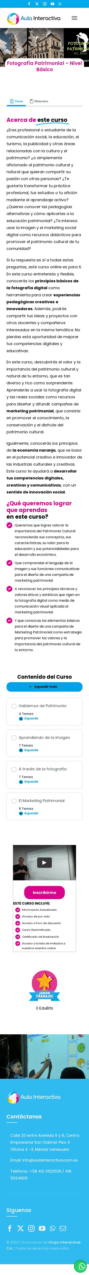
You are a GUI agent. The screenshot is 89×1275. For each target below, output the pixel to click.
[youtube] (52, 4)
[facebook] (29, 4)
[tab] (16, 101)
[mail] (63, 1228)
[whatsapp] (60, 4)
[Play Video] (44, 863)
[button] (80, 1266)
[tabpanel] (44, 386)
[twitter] (37, 4)
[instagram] (44, 4)
